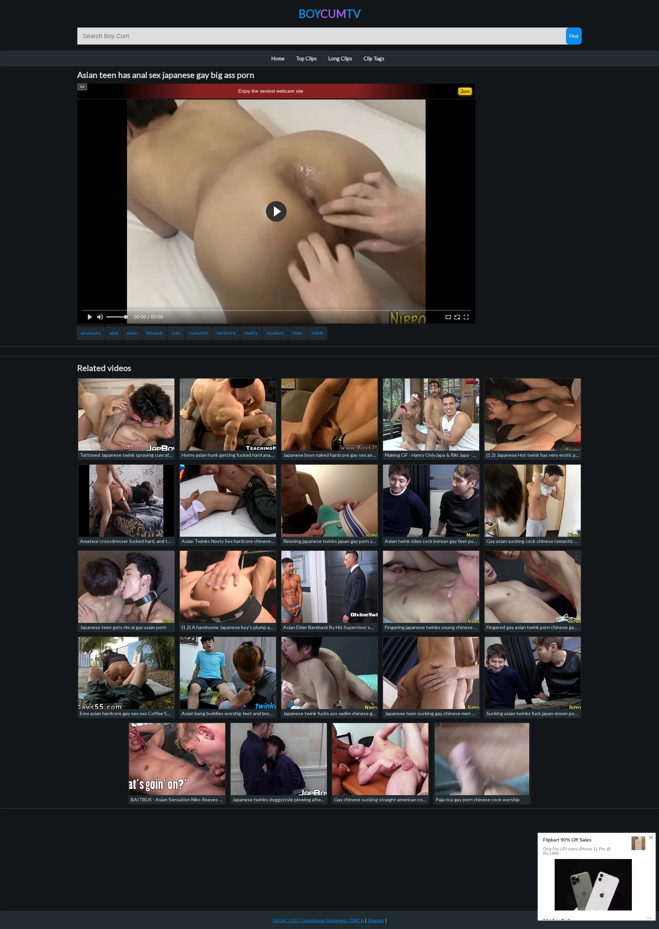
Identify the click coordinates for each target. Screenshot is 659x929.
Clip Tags (373, 58)
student (275, 333)
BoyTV (330, 13)
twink (317, 333)
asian (132, 333)
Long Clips (340, 58)
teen (297, 333)
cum (176, 333)
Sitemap (376, 920)
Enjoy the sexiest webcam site (270, 91)
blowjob (154, 333)
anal (113, 333)
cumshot (198, 333)
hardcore (226, 333)
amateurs (91, 333)
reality (251, 333)
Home (278, 58)
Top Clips (306, 58)
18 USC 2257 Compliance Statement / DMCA (318, 920)
